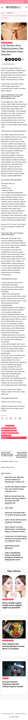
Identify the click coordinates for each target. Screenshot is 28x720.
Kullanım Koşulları (8, 713)
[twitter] (15, 418)
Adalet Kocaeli (10, 425)
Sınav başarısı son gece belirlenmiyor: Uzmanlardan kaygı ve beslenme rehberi (15, 529)
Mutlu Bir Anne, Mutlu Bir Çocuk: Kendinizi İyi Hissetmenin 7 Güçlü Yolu (14, 479)
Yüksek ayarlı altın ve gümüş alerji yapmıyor (11, 438)
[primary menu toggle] (2, 7)
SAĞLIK (10, 42)
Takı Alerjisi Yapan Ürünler (9, 430)
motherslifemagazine (8, 64)
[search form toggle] (26, 7)
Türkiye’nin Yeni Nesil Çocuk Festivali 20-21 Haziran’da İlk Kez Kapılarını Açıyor (16, 538)
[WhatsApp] (6, 418)
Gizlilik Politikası (20, 713)
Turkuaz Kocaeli (6, 435)
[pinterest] (11, 418)
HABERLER (4, 42)
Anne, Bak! (9, 508)
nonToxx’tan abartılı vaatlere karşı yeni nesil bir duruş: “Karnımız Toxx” (15, 489)
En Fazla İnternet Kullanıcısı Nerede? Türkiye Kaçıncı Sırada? (13, 684)
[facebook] (2, 418)
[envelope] (19, 418)
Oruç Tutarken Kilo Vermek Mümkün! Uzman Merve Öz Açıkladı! (13, 646)
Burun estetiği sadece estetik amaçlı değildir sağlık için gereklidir (12, 605)
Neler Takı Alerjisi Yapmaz (9, 428)
